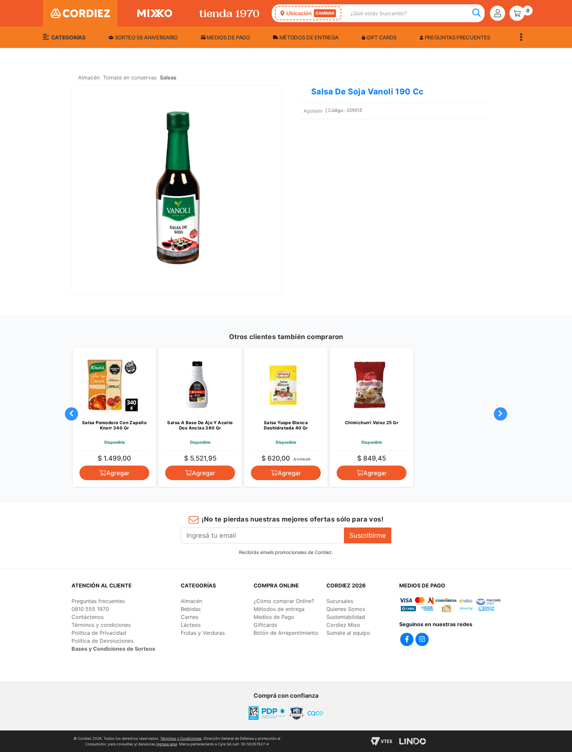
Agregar (117, 473)
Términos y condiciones (101, 625)
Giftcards (265, 625)
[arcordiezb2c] (73, 79)
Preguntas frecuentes (456, 37)
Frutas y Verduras (203, 632)
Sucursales (339, 601)
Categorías (67, 37)
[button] (177, 191)
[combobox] (418, 13)
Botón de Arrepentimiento (286, 632)
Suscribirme (367, 535)
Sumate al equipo (348, 632)
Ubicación (310, 13)
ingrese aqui (166, 744)
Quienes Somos (345, 609)
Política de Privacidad (99, 632)
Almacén (191, 601)
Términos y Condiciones (181, 738)
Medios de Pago (274, 617)
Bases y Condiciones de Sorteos (113, 648)
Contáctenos (88, 617)
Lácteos (191, 625)
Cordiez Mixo (343, 625)
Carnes (189, 617)
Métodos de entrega (308, 37)
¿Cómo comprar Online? (284, 601)
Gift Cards (381, 37)
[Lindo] (412, 741)
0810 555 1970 (90, 609)
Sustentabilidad (345, 617)
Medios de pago (228, 37)
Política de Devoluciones (102, 640)
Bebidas (191, 609)
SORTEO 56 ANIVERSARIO (146, 37)
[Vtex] (381, 741)
